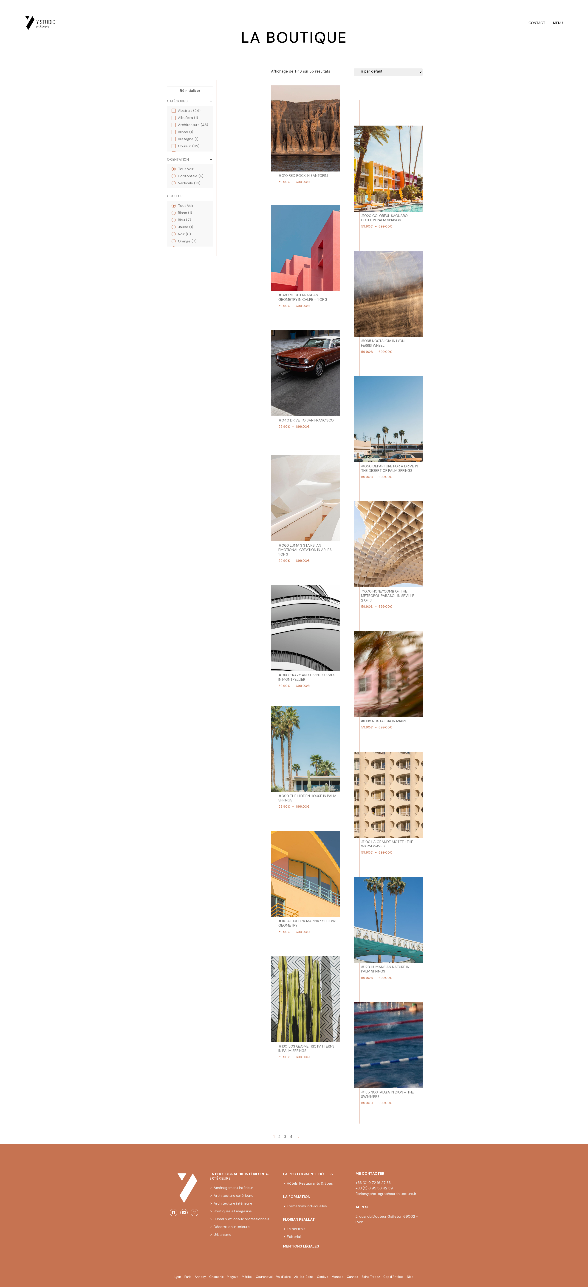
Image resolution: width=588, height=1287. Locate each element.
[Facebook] (173, 1212)
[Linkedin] (184, 1212)
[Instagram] (194, 1212)
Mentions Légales (301, 1246)
